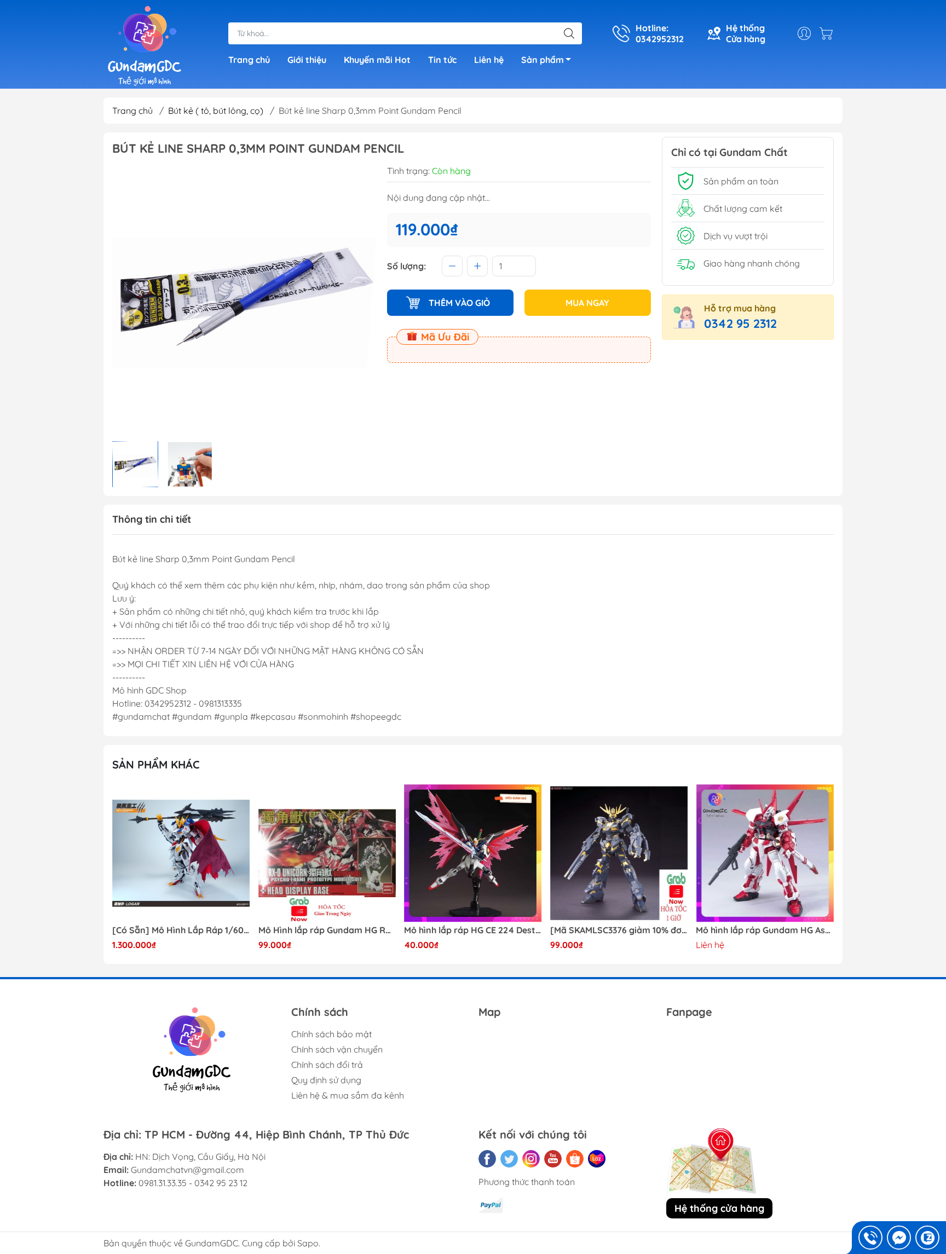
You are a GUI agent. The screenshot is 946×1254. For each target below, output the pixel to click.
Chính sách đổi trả (327, 1064)
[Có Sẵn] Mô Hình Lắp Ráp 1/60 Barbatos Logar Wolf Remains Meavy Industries (181, 930)
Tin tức (442, 59)
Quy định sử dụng (326, 1079)
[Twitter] (509, 1159)
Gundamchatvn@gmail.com (187, 1169)
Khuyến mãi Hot (377, 59)
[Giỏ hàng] (829, 33)
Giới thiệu (306, 59)
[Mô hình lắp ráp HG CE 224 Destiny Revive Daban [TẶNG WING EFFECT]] (473, 853)
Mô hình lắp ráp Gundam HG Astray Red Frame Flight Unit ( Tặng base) (765, 930)
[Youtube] (553, 1159)
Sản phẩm (542, 59)
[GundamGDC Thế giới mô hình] (144, 45)
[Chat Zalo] (927, 1238)
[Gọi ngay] (870, 1238)
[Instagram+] (531, 1159)
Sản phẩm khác (156, 764)
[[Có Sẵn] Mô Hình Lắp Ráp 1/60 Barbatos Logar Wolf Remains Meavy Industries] (181, 853)
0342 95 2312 (740, 323)
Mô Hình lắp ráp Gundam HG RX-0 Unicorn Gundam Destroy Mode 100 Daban (327, 930)
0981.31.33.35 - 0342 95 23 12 (193, 1182)
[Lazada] (596, 1159)
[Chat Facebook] (899, 1238)
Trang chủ (249, 59)
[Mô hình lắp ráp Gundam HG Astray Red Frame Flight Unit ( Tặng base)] (765, 853)
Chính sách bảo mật (331, 1033)
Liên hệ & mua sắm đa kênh (347, 1095)
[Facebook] (487, 1159)
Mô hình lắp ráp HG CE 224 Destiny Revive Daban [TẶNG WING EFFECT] (473, 930)
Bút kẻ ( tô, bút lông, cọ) (215, 110)
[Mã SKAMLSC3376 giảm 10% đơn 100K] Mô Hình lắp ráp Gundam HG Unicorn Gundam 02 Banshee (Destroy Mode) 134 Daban (619, 930)
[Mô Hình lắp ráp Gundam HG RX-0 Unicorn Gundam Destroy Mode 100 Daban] (327, 853)
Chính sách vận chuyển (337, 1049)
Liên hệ (489, 59)
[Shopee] (575, 1159)
